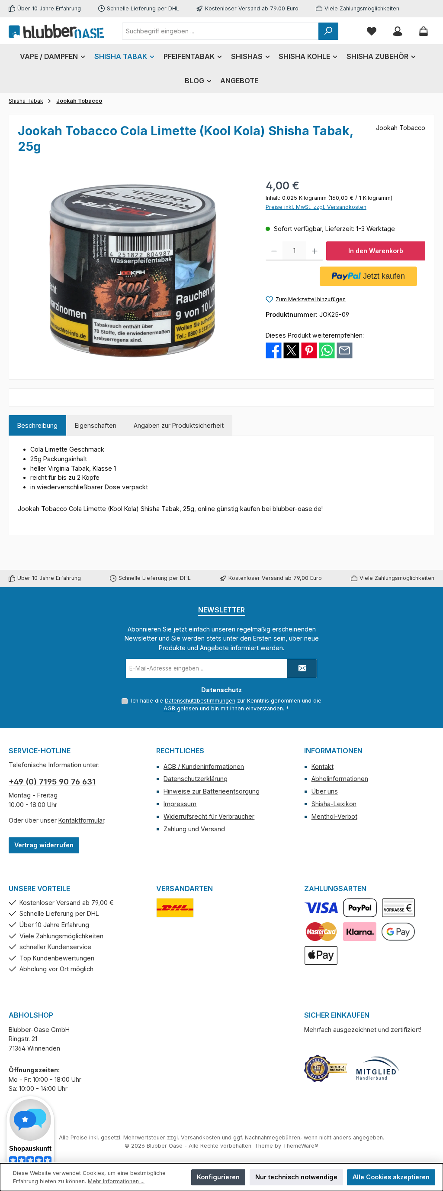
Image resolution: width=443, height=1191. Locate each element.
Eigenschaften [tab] (95, 425)
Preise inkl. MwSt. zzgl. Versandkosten (316, 207)
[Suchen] (328, 31)
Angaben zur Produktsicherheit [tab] (179, 425)
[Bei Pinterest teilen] (309, 350)
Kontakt (322, 766)
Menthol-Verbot (334, 816)
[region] (133, 271)
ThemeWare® (300, 1145)
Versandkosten (200, 1137)
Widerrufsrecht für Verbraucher (209, 816)
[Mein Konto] (397, 31)
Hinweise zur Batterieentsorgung (212, 791)
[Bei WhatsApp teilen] (327, 350)
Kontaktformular (81, 820)
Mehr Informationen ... (116, 1181)
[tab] (37, 425)
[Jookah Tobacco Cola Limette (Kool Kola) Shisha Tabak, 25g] (133, 271)
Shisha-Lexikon (333, 803)
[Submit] (302, 668)
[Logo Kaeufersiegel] (325, 1068)
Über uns (324, 791)
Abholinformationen (339, 778)
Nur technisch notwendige (296, 1177)
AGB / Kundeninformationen (204, 766)
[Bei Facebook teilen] (273, 350)
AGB (169, 708)
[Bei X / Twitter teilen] (291, 350)
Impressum (180, 803)
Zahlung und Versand (194, 829)
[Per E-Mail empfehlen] (344, 350)
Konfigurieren (218, 1177)
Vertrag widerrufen (44, 845)
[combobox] (220, 31)
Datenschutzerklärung (196, 778)
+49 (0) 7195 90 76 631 (52, 781)
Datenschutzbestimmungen (200, 700)
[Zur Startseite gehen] (56, 30)
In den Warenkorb (375, 250)
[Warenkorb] (423, 31)
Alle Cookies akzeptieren (391, 1177)
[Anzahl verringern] (274, 250)
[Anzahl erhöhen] (314, 250)
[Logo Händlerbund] (377, 1068)
